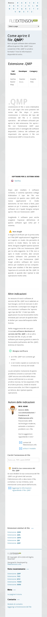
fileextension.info (14, 564)
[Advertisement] (27, 92)
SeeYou (18, 181)
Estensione (14, 532)
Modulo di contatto (15, 604)
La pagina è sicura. (15, 594)
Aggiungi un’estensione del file (19, 607)
